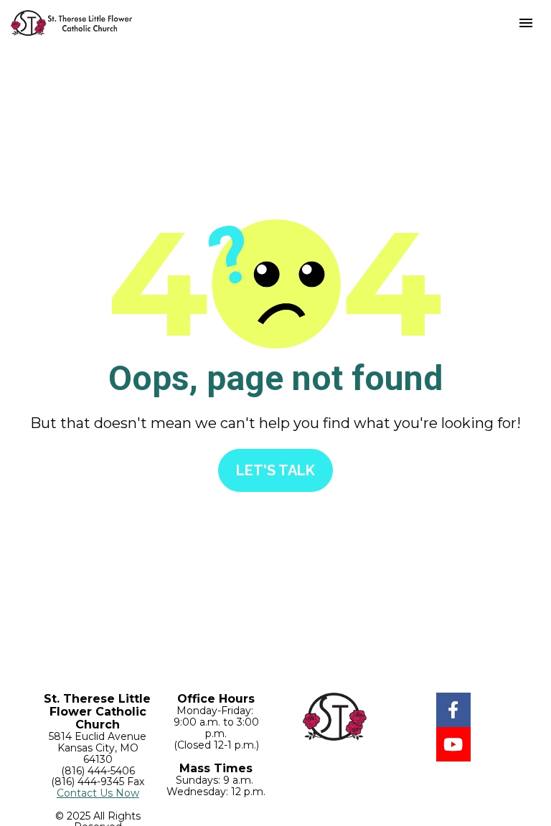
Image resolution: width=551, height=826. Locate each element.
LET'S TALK (275, 470)
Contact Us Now (98, 793)
